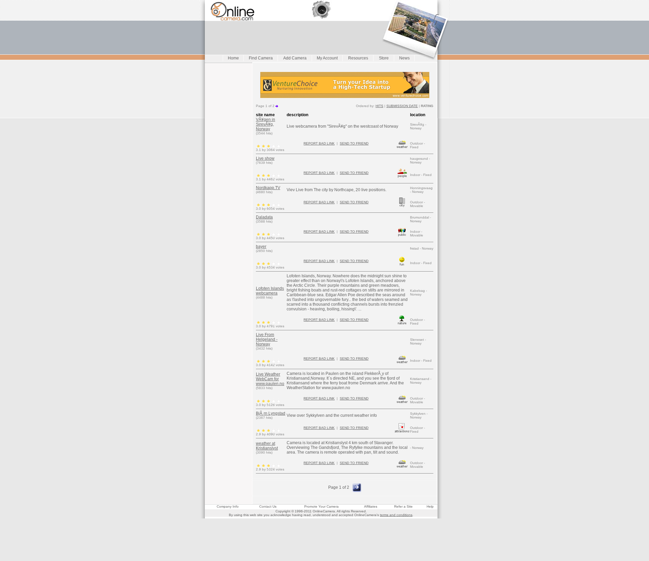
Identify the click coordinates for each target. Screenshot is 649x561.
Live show (265, 158)
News (404, 58)
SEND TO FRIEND (354, 143)
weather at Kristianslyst (267, 446)
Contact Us (268, 506)
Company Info (228, 506)
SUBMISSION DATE (402, 106)
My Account (327, 58)
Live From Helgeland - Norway (267, 339)
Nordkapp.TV (268, 187)
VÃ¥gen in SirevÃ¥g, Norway (265, 124)
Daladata (264, 217)
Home (233, 58)
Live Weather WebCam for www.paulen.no (270, 379)
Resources (358, 58)
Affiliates (370, 506)
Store (384, 58)
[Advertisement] (324, 534)
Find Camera (261, 58)
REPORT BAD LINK (319, 143)
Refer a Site (403, 506)
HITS (379, 106)
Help (430, 506)
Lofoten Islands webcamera (270, 291)
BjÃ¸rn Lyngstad (270, 413)
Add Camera (295, 58)
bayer (261, 246)
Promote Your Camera (321, 506)
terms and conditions (396, 515)
